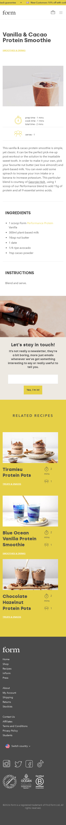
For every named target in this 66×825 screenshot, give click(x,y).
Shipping (8, 697)
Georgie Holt (37, 182)
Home (6, 659)
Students (7, 735)
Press (5, 677)
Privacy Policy (10, 730)
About (6, 688)
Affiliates (7, 721)
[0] (52, 12)
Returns (7, 702)
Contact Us (9, 716)
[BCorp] (40, 786)
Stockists (7, 706)
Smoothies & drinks (14, 50)
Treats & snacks (12, 484)
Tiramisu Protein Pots (17, 472)
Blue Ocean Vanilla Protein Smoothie (19, 539)
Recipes (7, 668)
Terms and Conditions (15, 726)
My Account (9, 692)
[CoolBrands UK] (10, 786)
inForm (7, 673)
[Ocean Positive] (26, 786)
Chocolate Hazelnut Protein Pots (17, 602)
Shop (6, 664)
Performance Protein (40, 223)
